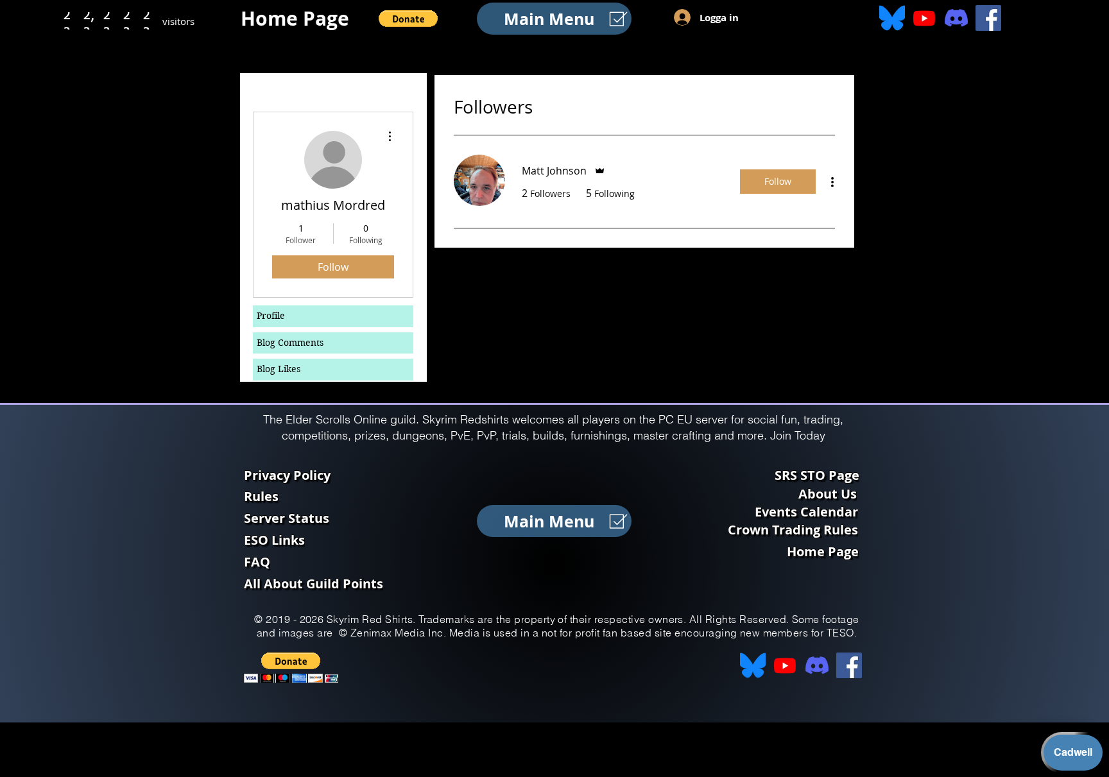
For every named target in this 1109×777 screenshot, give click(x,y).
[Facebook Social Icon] (988, 18)
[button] (408, 18)
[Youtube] (924, 18)
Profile (271, 315)
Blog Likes (278, 369)
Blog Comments (290, 342)
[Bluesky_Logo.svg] (892, 18)
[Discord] (956, 18)
